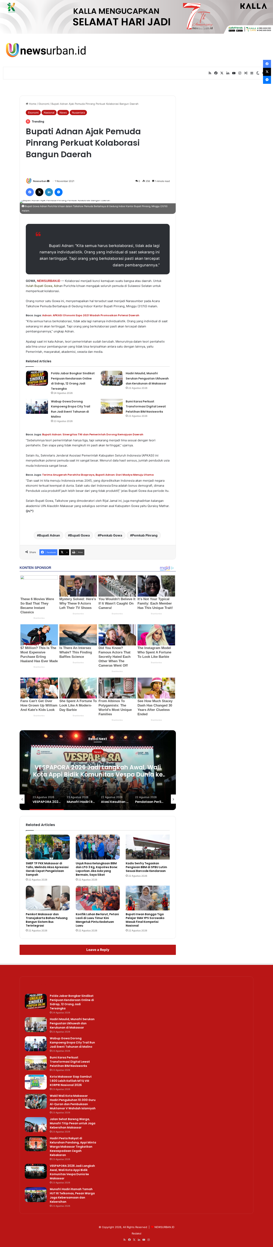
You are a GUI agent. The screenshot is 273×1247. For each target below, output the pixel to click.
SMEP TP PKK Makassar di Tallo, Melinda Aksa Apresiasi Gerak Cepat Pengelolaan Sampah (47, 869)
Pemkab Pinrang (144, 535)
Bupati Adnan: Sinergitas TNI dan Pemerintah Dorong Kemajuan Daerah (92, 434)
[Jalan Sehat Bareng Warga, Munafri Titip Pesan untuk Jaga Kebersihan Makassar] (36, 1124)
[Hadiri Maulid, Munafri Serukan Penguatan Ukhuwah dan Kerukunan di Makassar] (112, 378)
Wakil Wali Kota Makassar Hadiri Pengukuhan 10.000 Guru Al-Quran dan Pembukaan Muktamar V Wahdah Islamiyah (73, 1102)
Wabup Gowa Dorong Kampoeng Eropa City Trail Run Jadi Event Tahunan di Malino (72, 1042)
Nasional (49, 112)
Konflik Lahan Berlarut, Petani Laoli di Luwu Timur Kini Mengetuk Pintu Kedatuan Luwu (97, 920)
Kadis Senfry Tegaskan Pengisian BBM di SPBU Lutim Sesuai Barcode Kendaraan (146, 867)
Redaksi (136, 1233)
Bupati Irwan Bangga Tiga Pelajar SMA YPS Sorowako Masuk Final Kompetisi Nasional (145, 920)
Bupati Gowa (43, 286)
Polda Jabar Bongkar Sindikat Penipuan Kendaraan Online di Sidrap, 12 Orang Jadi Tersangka (72, 1002)
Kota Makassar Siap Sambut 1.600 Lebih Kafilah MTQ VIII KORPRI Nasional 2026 (71, 1081)
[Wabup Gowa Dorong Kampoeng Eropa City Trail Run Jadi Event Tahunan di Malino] (37, 406)
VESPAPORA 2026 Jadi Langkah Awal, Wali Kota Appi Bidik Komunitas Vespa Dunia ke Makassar (98, 774)
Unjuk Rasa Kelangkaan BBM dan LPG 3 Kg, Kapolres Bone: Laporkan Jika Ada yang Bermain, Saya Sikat (97, 869)
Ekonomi (44, 103)
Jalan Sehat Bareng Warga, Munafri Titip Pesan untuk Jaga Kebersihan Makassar (72, 1123)
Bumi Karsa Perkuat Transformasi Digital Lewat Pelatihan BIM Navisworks (146, 406)
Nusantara (78, 112)
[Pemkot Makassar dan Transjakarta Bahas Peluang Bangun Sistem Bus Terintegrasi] (48, 898)
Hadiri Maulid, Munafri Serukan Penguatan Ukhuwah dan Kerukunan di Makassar (147, 378)
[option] (98, 770)
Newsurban (39, 181)
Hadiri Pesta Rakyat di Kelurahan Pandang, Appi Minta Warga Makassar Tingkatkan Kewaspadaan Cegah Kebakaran (73, 1146)
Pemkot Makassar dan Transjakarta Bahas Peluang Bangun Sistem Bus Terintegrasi (47, 920)
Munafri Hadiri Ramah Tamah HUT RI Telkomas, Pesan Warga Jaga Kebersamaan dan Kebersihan (72, 1195)
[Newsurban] (45, 50)
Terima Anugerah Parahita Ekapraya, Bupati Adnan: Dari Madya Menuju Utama (98, 475)
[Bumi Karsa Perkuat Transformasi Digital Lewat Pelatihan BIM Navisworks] (112, 406)
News (63, 112)
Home (32, 103)
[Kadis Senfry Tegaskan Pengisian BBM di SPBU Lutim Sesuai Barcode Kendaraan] (148, 847)
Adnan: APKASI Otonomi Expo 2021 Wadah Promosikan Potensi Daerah (90, 315)
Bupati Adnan (49, 535)
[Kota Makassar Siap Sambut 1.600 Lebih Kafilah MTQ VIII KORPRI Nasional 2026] (36, 1082)
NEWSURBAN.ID (48, 281)
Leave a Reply (97, 950)
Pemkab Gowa (111, 535)
